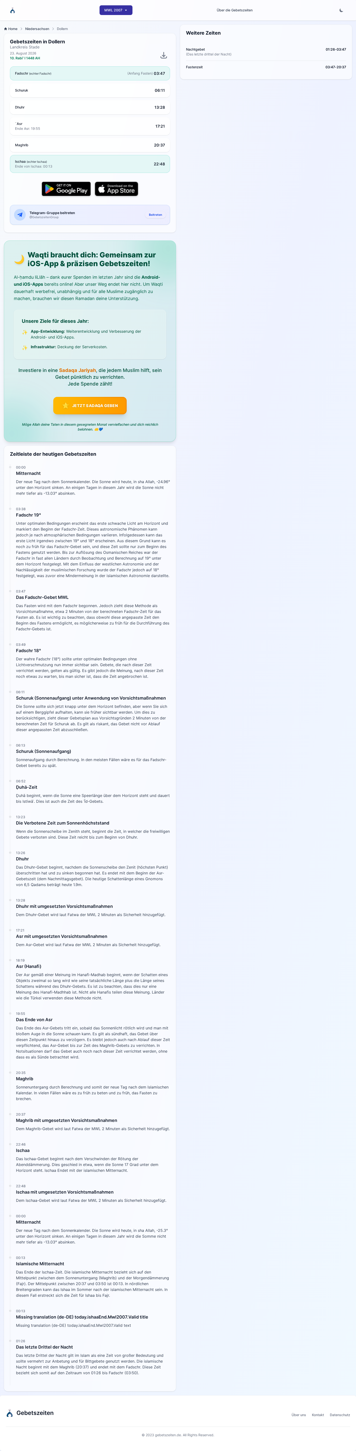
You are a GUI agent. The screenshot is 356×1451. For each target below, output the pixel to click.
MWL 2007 (113, 10)
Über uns (299, 1415)
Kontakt (318, 1415)
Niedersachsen (37, 29)
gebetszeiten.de (168, 1435)
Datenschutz (340, 1415)
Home (12, 29)
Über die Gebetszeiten (235, 10)
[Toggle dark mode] (341, 10)
